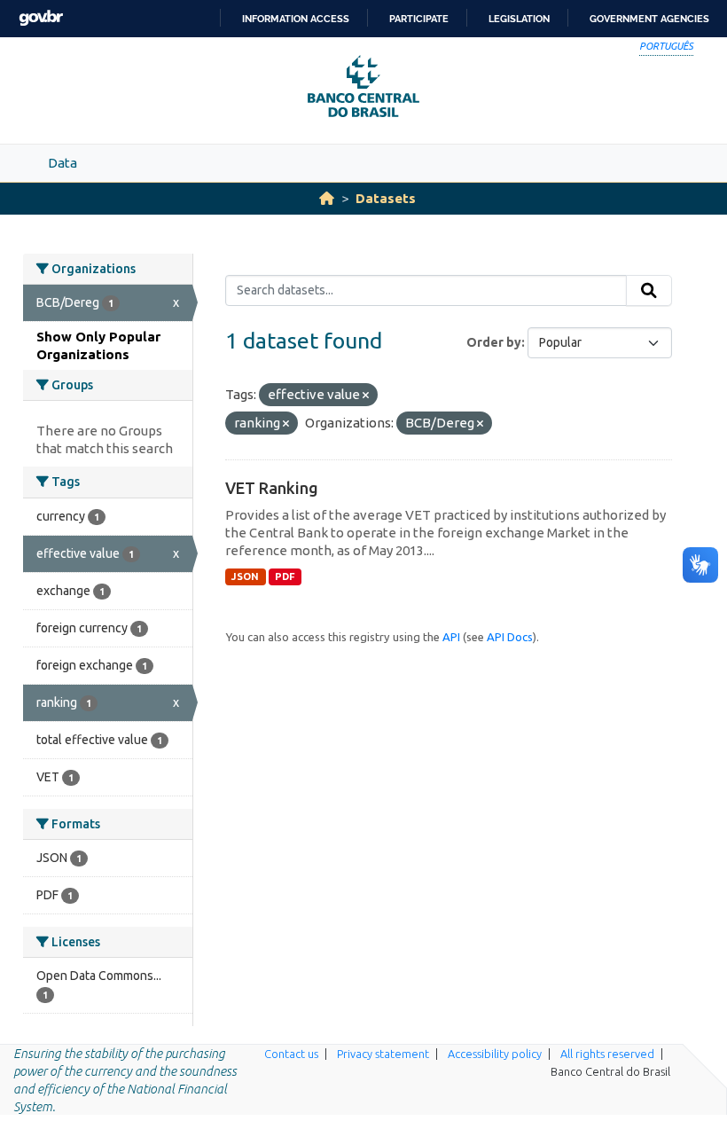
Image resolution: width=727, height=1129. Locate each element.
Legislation (519, 18)
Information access (295, 18)
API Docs (510, 637)
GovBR (41, 18)
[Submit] (649, 291)
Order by (493, 342)
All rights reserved (607, 1053)
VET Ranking (271, 488)
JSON (245, 576)
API (451, 637)
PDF (285, 576)
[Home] (326, 198)
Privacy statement (383, 1053)
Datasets (386, 198)
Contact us (291, 1053)
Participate (419, 18)
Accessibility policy (495, 1053)
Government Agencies (649, 18)
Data (62, 162)
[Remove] (366, 395)
